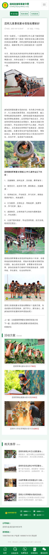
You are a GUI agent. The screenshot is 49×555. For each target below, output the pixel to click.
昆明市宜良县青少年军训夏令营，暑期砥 (31, 465)
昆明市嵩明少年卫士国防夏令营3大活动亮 (31, 451)
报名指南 (24, 13)
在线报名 (34, 13)
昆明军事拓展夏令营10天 (24, 397)
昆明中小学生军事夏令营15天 (24, 428)
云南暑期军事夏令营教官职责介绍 (24, 319)
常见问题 (14, 13)
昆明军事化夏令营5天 (24, 366)
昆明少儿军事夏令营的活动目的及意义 (31, 494)
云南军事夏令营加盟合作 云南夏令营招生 (31, 480)
